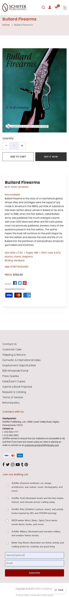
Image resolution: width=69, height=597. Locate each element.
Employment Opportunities (19, 365)
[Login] (49, 7)
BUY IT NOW (51, 156)
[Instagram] (12, 464)
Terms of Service (12, 397)
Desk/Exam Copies (13, 381)
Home (6, 24)
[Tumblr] (22, 464)
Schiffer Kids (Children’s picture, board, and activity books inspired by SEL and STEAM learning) (37, 511)
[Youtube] (18, 464)
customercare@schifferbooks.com (41, 445)
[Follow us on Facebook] (15, 283)
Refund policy (11, 402)
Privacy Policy (23, 595)
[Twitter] (8, 464)
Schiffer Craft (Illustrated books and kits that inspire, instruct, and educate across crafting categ (38, 500)
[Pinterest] (26, 464)
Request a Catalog (14, 392)
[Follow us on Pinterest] (25, 283)
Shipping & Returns (14, 355)
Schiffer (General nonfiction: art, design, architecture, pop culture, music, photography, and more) (37, 487)
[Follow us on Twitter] (20, 283)
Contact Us (9, 344)
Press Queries (10, 376)
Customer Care (12, 349)
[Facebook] (3, 464)
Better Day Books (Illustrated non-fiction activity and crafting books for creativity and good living (38, 544)
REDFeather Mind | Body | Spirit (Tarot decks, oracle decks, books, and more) (35, 522)
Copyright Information (42, 595)
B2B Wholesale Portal (15, 370)
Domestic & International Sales (21, 360)
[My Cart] (56, 7)
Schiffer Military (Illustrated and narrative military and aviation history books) (36, 533)
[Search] (43, 7)
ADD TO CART (18, 156)
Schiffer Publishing (43, 588)
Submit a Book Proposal (17, 386)
